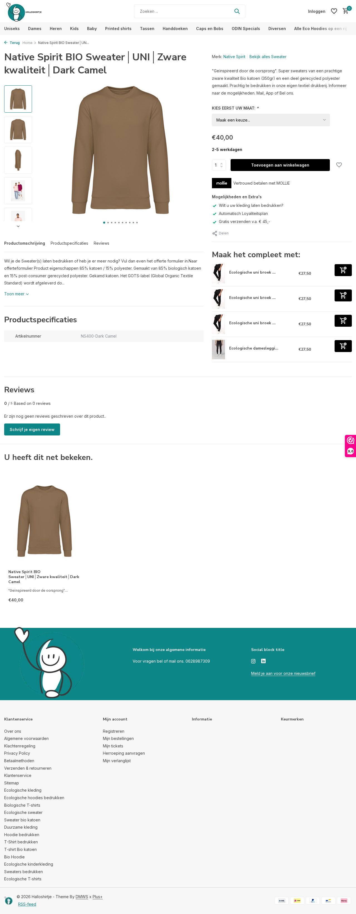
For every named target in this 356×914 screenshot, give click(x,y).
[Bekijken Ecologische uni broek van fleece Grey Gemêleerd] (218, 299)
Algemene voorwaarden (26, 738)
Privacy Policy (17, 753)
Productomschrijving (24, 243)
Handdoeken (175, 28)
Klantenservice (17, 775)
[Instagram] (253, 661)
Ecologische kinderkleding (28, 864)
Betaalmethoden (19, 760)
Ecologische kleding (22, 790)
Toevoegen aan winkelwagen (280, 165)
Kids (74, 28)
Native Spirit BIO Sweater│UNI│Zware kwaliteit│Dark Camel (43, 576)
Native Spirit (234, 56)
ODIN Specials (246, 28)
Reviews (101, 243)
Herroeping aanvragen (124, 753)
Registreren (113, 731)
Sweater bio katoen (22, 820)
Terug (14, 43)
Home (28, 43)
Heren (56, 28)
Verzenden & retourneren (27, 768)
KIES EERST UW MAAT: (235, 108)
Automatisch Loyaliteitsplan (243, 213)
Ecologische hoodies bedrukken (34, 797)
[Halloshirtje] (39, 11)
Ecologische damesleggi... (253, 348)
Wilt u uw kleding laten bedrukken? (251, 205)
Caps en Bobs (209, 28)
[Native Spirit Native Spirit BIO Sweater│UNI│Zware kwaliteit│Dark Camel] (44, 521)
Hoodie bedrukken (21, 834)
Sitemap (11, 783)
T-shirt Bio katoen (20, 849)
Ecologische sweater (23, 812)
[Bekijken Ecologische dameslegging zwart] (218, 349)
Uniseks (12, 28)
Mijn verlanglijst (117, 760)
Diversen (277, 28)
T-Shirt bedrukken (21, 841)
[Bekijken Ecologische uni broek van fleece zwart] (218, 324)
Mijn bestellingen (118, 738)
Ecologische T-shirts (22, 878)
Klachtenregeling (19, 746)
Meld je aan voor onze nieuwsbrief (283, 673)
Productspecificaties (69, 243)
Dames (34, 28)
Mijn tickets (113, 746)
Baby (92, 28)
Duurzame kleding (21, 827)
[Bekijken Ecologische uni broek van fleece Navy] (218, 273)
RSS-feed (27, 904)
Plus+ (98, 896)
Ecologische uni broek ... (252, 272)
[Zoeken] (237, 11)
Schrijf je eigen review (32, 429)
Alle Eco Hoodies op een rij (320, 28)
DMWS (82, 896)
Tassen (147, 28)
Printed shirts (118, 28)
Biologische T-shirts (22, 805)
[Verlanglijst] (334, 11)
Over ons (12, 731)
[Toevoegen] (343, 270)
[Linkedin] (263, 661)
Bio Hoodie (14, 856)
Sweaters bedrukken (23, 871)
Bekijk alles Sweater (267, 56)
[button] (104, 223)
